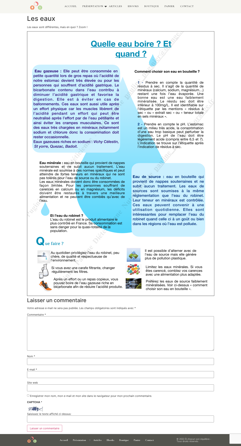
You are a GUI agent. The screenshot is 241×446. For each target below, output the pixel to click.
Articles (115, 6)
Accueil (70, 6)
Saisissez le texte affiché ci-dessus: (49, 414)
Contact (187, 6)
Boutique (151, 6)
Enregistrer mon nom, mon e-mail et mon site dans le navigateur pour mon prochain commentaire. (91, 396)
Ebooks (133, 6)
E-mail (32, 369)
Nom (31, 356)
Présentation (92, 6)
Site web (32, 382)
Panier (169, 6)
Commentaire (36, 314)
